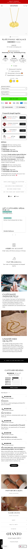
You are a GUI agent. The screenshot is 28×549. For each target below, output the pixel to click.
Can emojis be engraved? (14, 186)
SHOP (13, 520)
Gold (10, 81)
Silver (14, 81)
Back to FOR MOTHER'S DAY (15, 360)
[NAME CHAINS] (14, 504)
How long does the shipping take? (14, 182)
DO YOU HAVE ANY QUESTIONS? (14, 191)
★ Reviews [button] (1, 544)
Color (14, 78)
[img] (15, 212)
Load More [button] (14, 465)
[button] (11, 42)
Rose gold (17, 81)
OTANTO (13, 528)
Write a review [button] (14, 387)
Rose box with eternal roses (13, 116)
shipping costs (18, 47)
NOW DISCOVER (14, 493)
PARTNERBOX (13, 129)
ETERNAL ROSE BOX (13, 123)
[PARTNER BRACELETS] (14, 481)
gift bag (13, 136)
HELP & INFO (14, 524)
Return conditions (14, 188)
